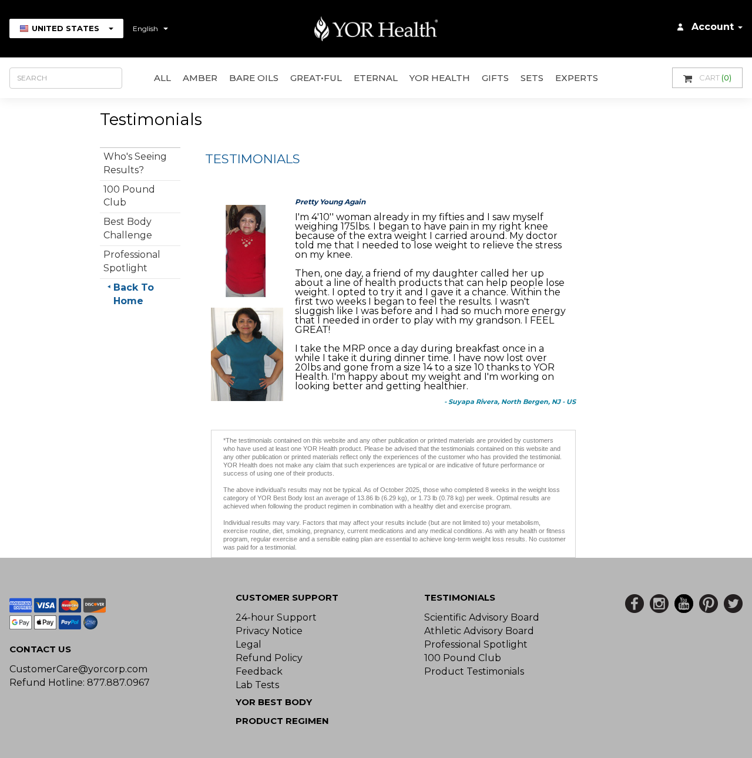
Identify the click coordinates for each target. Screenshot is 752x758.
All (162, 77)
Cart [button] (715, 77)
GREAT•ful (316, 77)
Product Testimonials (474, 671)
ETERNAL (376, 77)
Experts (576, 77)
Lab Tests (257, 684)
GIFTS (495, 77)
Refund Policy (269, 657)
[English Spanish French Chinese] (150, 28)
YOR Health (439, 77)
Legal (248, 644)
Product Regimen (282, 720)
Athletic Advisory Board (479, 630)
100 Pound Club (462, 657)
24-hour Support (276, 617)
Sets (532, 77)
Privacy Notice (269, 630)
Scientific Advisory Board (481, 617)
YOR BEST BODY (274, 702)
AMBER (200, 77)
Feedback (259, 671)
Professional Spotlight (476, 644)
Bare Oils (253, 77)
